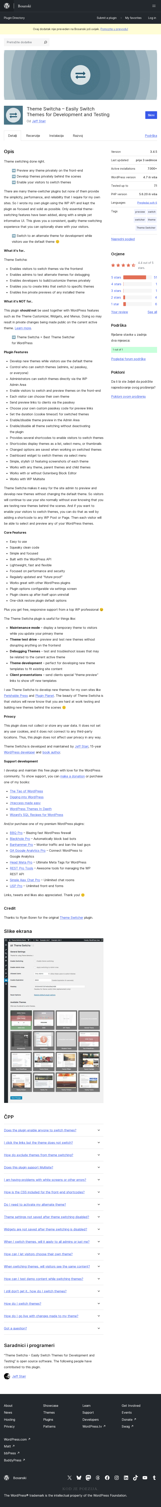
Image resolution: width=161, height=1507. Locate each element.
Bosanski (19, 1478)
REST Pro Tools (21, 868)
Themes (49, 1412)
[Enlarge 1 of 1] (98, 943)
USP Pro (16, 886)
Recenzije (33, 136)
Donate (129, 1419)
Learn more (23, 328)
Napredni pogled (123, 239)
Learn (86, 1406)
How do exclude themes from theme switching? (38, 1155)
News (8, 1412)
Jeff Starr (39, 121)
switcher (140, 219)
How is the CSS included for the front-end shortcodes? (44, 1192)
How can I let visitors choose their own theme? (38, 1254)
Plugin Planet (44, 696)
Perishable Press (16, 696)
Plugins (48, 1419)
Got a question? (15, 1328)
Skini (151, 115)
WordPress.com (17, 1439)
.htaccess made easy (25, 803)
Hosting (9, 1419)
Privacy (9, 1426)
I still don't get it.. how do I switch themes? (35, 1291)
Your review (119, 312)
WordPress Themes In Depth (31, 809)
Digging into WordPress (27, 797)
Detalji (12, 136)
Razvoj (78, 136)
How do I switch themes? (22, 1304)
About (8, 1406)
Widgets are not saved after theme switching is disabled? (45, 1229)
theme (152, 219)
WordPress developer (19, 752)
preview (140, 211)
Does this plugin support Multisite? (28, 1167)
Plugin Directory (14, 17)
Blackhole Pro (20, 839)
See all (152, 312)
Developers (90, 1419)
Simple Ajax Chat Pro (25, 880)
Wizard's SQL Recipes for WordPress (36, 815)
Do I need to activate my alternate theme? (35, 1204)
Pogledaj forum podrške (128, 359)
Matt (9, 1446)
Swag (128, 1426)
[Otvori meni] (154, 6)
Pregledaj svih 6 (147, 202)
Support (88, 1412)
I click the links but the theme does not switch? (38, 1143)
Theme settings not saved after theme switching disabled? (46, 1217)
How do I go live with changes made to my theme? (41, 1316)
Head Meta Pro (21, 862)
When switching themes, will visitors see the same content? (47, 1266)
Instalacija (56, 136)
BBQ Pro (16, 833)
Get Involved (131, 1406)
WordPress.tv (94, 1426)
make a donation (72, 776)
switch (152, 211)
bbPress (12, 1453)
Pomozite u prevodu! (114, 29)
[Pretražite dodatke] (45, 42)
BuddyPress (14, 1460)
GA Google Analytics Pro (28, 850)
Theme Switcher (71, 917)
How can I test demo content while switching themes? (43, 1279)
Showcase (50, 1406)
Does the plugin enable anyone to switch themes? (40, 1130)
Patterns (49, 1426)
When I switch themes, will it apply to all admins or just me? (47, 1242)
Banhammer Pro (21, 845)
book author (51, 752)
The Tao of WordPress (26, 791)
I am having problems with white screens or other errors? (45, 1180)
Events (127, 1412)
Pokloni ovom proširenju (128, 396)
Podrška (151, 136)
